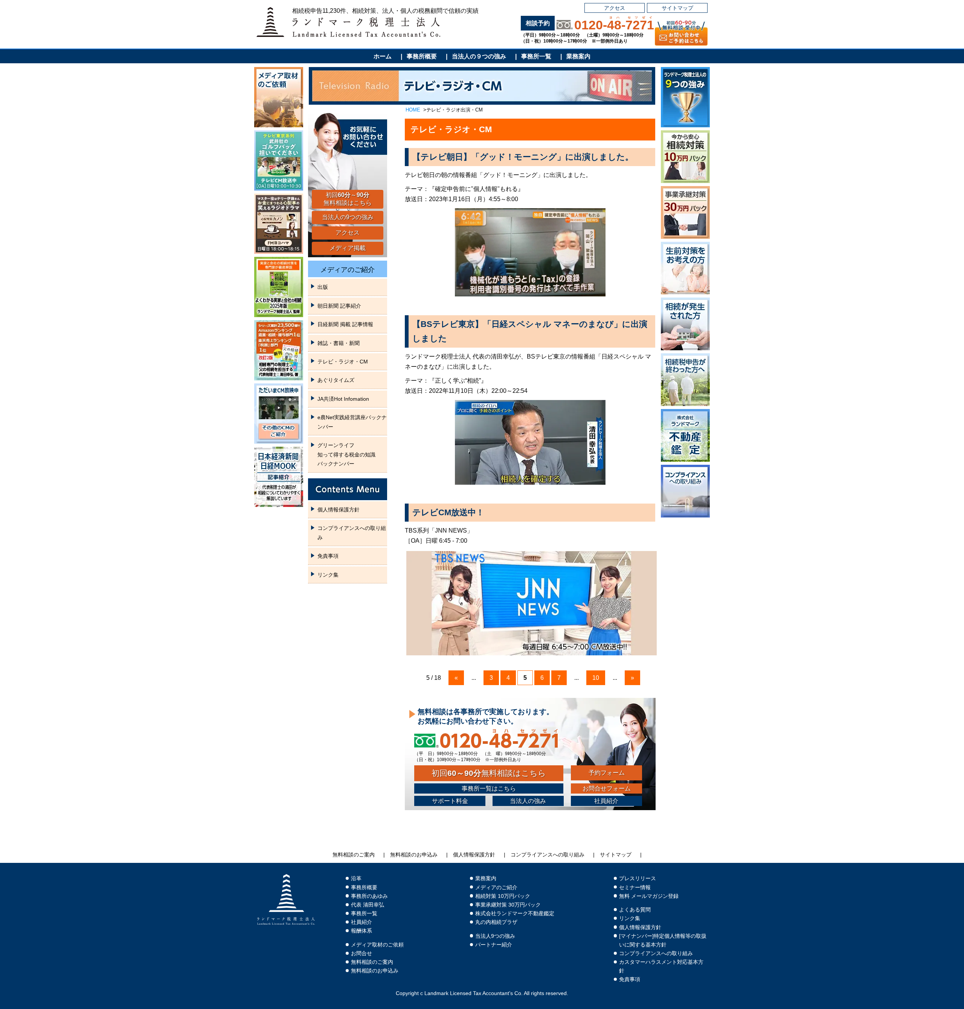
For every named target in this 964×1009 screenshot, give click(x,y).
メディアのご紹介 (347, 269)
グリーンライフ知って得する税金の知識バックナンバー (346, 454)
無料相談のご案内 (354, 855)
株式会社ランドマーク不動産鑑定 (514, 913)
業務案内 (578, 56)
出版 (322, 287)
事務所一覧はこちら (489, 788)
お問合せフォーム (607, 788)
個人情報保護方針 (338, 510)
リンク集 (328, 575)
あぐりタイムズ (335, 380)
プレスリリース (637, 878)
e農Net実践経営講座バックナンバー (352, 421)
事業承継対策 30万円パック (508, 905)
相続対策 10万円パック (502, 896)
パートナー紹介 (493, 945)
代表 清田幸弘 (367, 905)
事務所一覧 (536, 56)
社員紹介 (606, 801)
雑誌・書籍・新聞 (338, 343)
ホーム (383, 56)
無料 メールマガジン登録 (649, 896)
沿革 (356, 878)
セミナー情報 (635, 887)
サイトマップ (677, 8)
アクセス (614, 8)
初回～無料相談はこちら (347, 199)
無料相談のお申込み (414, 855)
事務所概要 (422, 56)
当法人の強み (528, 801)
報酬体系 (361, 931)
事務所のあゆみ (369, 896)
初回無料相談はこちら (489, 773)
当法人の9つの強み (348, 217)
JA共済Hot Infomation (343, 399)
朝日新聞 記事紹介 (339, 306)
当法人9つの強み (495, 936)
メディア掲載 (347, 248)
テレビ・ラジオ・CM (342, 362)
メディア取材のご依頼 (377, 945)
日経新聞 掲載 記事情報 (345, 324)
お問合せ (361, 953)
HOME (413, 110)
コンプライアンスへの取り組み (351, 532)
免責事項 (328, 556)
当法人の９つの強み (479, 56)
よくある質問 (635, 910)
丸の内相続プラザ (496, 922)
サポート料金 (450, 801)
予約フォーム (607, 772)
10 (595, 678)
